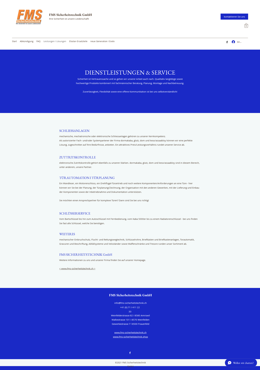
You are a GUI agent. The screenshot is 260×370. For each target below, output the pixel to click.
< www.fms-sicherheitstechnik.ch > (77, 268)
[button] (246, 25)
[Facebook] (227, 42)
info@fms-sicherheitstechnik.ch (130, 302)
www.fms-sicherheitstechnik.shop (130, 336)
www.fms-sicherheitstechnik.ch (130, 332)
